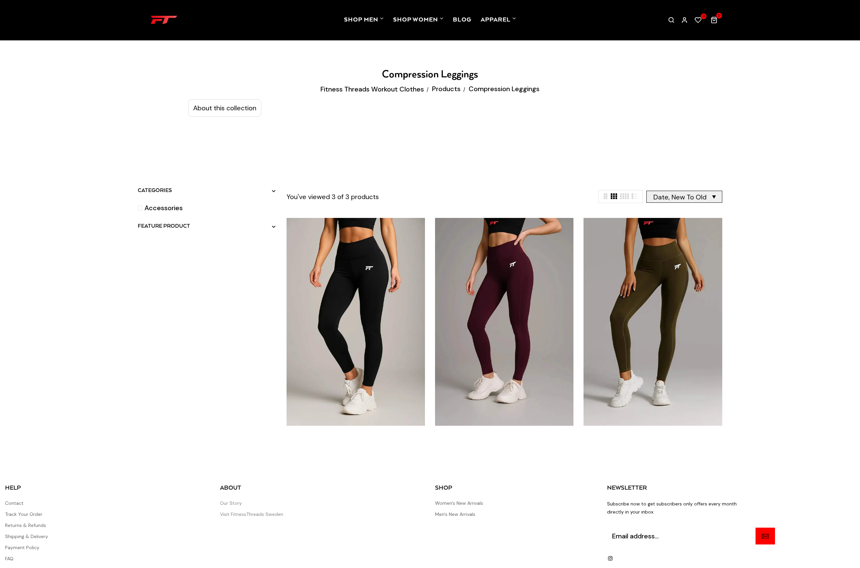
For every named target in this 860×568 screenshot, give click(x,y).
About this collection (224, 108)
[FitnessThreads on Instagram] (610, 558)
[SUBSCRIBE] (765, 536)
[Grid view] (606, 195)
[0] (698, 20)
